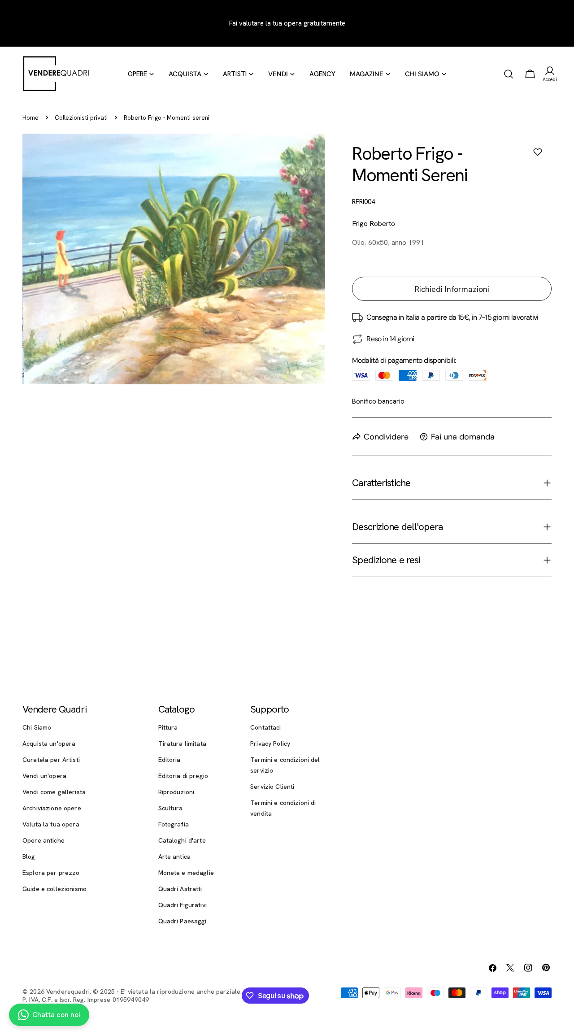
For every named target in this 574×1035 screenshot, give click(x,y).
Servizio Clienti (272, 787)
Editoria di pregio (183, 776)
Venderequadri (68, 991)
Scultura (170, 808)
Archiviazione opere (51, 808)
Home (30, 117)
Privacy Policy (270, 743)
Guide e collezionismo (54, 889)
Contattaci (265, 727)
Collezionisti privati (81, 117)
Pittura (168, 727)
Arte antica (174, 856)
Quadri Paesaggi (182, 921)
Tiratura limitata (182, 743)
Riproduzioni (176, 792)
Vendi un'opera (44, 776)
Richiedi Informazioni (452, 289)
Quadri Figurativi (182, 905)
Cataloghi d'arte (182, 840)
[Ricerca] (508, 74)
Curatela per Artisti (51, 760)
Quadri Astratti (180, 889)
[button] (538, 152)
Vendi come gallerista (54, 792)
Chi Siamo (36, 727)
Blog (28, 856)
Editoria (169, 760)
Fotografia (173, 824)
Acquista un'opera (48, 743)
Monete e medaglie (186, 873)
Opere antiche (43, 840)
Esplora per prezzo (51, 873)
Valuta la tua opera (50, 824)
